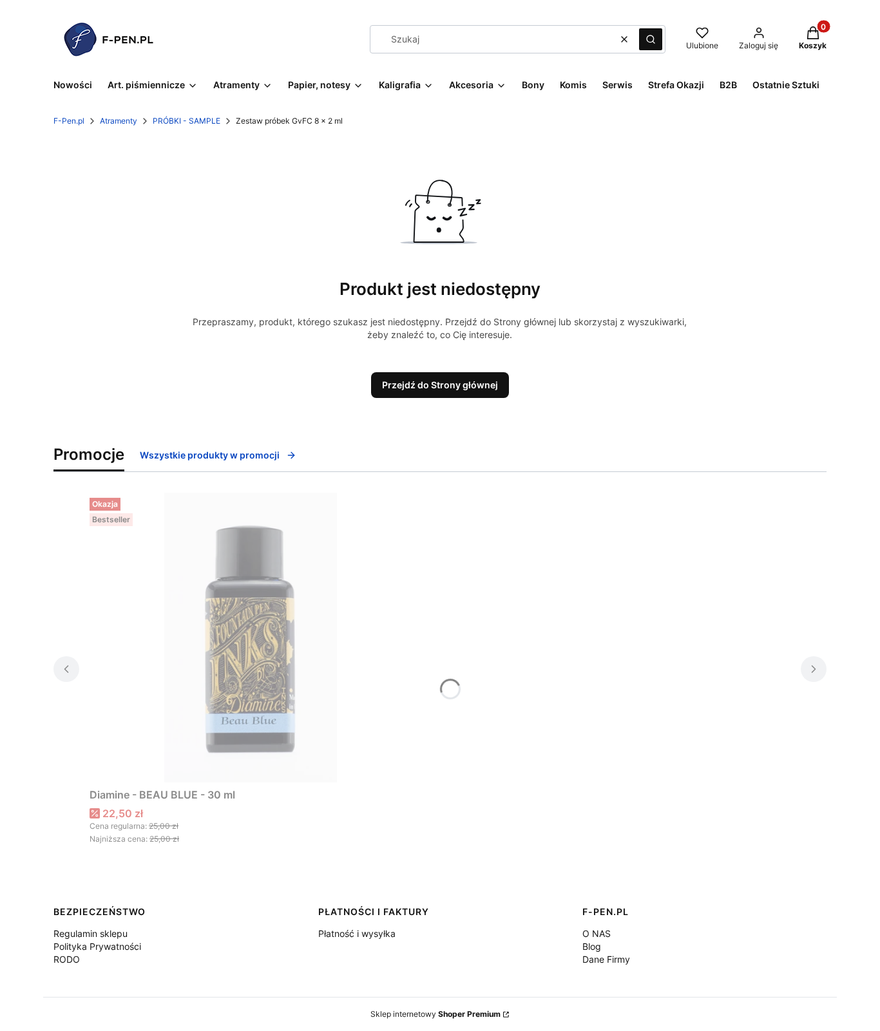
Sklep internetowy (435, 1014)
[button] (650, 39)
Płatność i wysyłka (357, 933)
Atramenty (118, 121)
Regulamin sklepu (90, 933)
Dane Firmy (606, 959)
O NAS (596, 933)
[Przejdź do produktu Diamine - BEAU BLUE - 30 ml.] (251, 637)
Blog (591, 946)
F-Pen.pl (68, 121)
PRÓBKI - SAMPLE (186, 121)
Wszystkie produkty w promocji (210, 454)
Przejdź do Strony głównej (440, 384)
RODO (66, 959)
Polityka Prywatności (97, 946)
